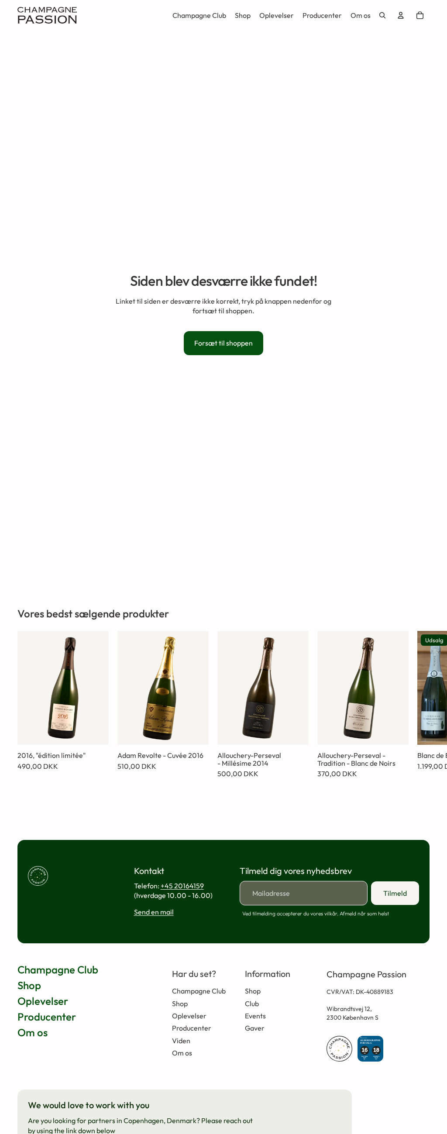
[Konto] (400, 15)
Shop (29, 985)
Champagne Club (57, 969)
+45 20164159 (182, 885)
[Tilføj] (95, 731)
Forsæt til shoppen (223, 343)
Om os (32, 1032)
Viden (181, 1040)
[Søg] (382, 15)
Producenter (46, 1016)
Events (255, 1015)
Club (252, 1003)
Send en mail (154, 912)
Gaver (255, 1028)
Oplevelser (42, 1000)
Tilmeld (395, 893)
